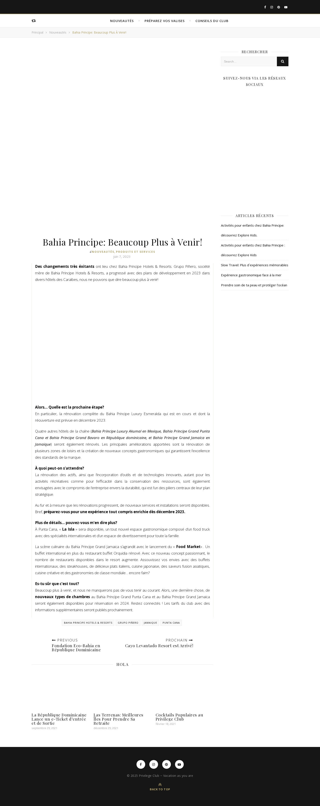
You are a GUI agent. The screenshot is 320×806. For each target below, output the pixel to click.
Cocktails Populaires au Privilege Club (179, 717)
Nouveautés (122, 21)
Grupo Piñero (128, 622)
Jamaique (150, 622)
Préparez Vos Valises (165, 21)
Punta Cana (171, 622)
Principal (37, 32)
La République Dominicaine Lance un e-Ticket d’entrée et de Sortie (59, 719)
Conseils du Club (212, 21)
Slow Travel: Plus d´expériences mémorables (254, 265)
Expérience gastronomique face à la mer (251, 275)
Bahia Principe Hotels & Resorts (88, 622)
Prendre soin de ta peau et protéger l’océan (254, 285)
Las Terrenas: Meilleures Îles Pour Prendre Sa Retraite (118, 719)
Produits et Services (135, 252)
